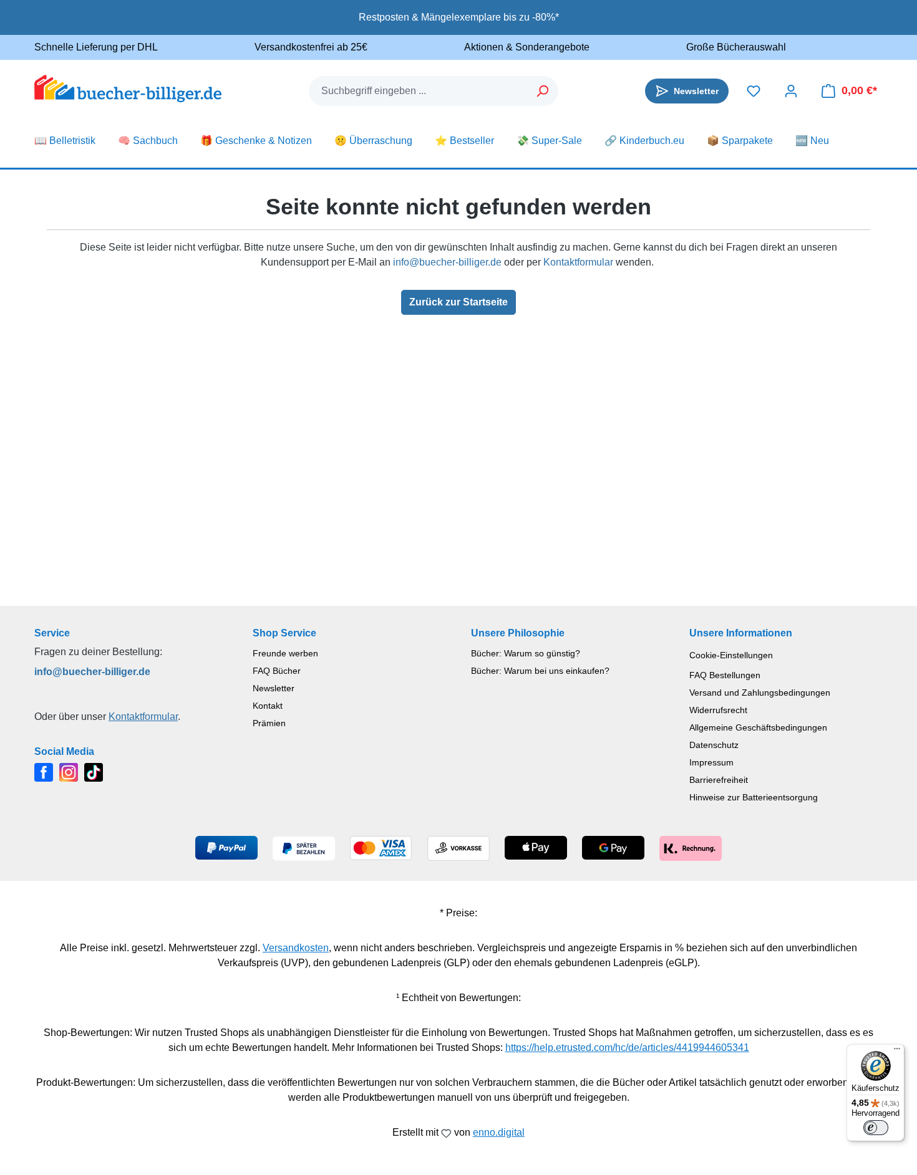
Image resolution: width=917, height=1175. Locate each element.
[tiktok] (93, 771)
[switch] (875, 1127)
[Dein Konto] (791, 91)
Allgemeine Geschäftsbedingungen (758, 727)
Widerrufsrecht (718, 710)
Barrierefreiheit (718, 780)
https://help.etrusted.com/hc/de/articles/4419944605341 (627, 1047)
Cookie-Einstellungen (731, 655)
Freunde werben (285, 653)
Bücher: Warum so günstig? (525, 653)
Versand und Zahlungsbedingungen (759, 693)
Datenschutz (714, 745)
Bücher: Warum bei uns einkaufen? (540, 671)
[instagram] (68, 771)
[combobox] (418, 91)
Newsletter (273, 688)
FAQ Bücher (277, 671)
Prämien (269, 723)
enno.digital (499, 1132)
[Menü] (897, 1051)
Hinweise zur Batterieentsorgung (753, 797)
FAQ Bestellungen (724, 675)
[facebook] (43, 771)
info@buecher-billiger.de (447, 262)
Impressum (711, 762)
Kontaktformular (578, 262)
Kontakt (268, 706)
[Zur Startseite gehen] (127, 88)
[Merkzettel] (753, 91)
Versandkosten (296, 947)
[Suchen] (543, 91)
